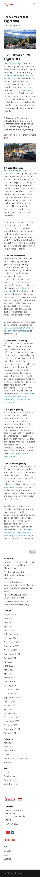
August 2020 (10, 733)
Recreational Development (16, 758)
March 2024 (9, 630)
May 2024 (8, 622)
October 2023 (10, 650)
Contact (7, 859)
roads (29, 90)
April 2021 (9, 709)
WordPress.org (11, 784)
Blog (6, 855)
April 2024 (9, 626)
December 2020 (11, 717)
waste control (10, 487)
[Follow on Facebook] (12, 832)
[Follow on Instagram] (8, 832)
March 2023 (9, 677)
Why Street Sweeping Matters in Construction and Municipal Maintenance (19, 565)
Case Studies (10, 750)
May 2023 (8, 669)
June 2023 (8, 665)
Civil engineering (12, 63)
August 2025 (10, 614)
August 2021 (10, 705)
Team (6, 847)
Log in (7, 772)
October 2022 (10, 693)
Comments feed (11, 780)
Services (8, 762)
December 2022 (11, 689)
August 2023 (10, 658)
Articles (18, 25)
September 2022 (12, 697)
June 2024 (8, 618)
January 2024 (10, 638)
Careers (7, 746)
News (6, 754)
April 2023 (9, 673)
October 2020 (10, 725)
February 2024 (11, 634)
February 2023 (11, 681)
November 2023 (11, 646)
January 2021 (10, 713)
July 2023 (8, 662)
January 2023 (10, 685)
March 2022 (9, 701)
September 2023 (12, 654)
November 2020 (11, 721)
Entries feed (10, 776)
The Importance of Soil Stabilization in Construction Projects (18, 575)
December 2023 (11, 642)
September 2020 (12, 729)
